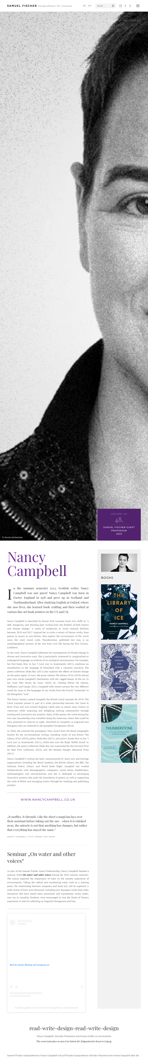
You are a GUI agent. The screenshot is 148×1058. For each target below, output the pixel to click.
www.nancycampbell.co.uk (48, 799)
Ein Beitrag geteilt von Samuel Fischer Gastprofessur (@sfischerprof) (46, 1008)
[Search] (113, 5)
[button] (138, 6)
